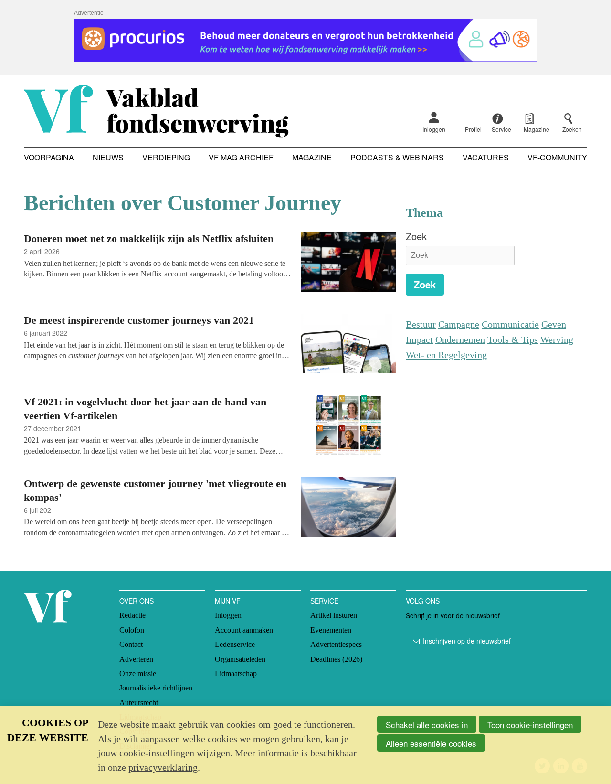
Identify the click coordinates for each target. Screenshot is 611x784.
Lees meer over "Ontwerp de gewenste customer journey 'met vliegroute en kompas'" (210, 508)
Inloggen (433, 129)
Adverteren (136, 659)
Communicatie (510, 324)
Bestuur (421, 324)
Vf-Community (557, 157)
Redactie (132, 615)
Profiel (473, 129)
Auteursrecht (138, 703)
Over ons (136, 600)
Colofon (131, 630)
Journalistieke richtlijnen (155, 688)
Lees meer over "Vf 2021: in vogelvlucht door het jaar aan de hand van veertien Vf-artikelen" (210, 426)
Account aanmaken (244, 630)
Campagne (458, 324)
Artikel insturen (333, 615)
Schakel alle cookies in (427, 725)
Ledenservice (235, 644)
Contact (131, 644)
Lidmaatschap (236, 673)
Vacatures (486, 157)
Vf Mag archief (241, 157)
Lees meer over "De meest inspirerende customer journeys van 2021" (210, 345)
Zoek (416, 236)
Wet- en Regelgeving (446, 355)
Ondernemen (460, 339)
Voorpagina (49, 157)
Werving (556, 339)
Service (324, 600)
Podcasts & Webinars (397, 157)
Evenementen (330, 630)
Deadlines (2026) (336, 659)
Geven (553, 324)
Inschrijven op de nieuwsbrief (467, 641)
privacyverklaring (163, 767)
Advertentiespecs (336, 644)
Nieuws (108, 157)
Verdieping (166, 157)
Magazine (312, 157)
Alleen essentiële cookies (431, 743)
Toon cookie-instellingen (530, 725)
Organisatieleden (240, 659)
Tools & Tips (512, 339)
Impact (419, 339)
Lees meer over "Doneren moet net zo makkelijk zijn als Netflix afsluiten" (210, 263)
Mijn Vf (228, 600)
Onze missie (137, 673)
